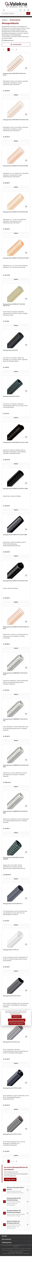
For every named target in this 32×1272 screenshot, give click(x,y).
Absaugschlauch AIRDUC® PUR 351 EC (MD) (15, 488)
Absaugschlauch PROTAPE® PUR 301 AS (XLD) (14, 74)
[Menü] (4, 10)
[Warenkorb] (28, 10)
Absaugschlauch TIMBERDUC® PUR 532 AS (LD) (15, 719)
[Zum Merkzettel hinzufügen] (26, 68)
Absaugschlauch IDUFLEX (10, 350)
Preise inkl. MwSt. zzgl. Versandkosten (12, 1245)
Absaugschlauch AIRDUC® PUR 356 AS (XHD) (16, 258)
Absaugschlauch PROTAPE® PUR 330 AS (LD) (15, 119)
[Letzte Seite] (16, 49)
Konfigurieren (17, 1016)
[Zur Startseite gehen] (16, 4)
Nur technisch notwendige (16, 1020)
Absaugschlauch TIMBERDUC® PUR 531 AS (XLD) (15, 673)
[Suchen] (28, 13)
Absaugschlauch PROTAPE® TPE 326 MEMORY (13, 858)
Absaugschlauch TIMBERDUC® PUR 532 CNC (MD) (16, 766)
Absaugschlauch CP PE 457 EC (12, 995)
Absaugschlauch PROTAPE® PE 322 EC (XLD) (15, 442)
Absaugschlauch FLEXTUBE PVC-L (13, 903)
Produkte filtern (16, 44)
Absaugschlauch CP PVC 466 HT (12, 1134)
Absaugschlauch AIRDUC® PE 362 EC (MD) (15, 534)
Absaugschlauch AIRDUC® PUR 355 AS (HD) (15, 212)
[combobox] (14, 13)
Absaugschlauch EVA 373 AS (11, 396)
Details (16, 95)
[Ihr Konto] (24, 10)
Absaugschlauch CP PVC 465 (11, 1042)
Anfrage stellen (10, 1179)
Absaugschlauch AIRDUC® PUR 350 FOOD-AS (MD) (16, 627)
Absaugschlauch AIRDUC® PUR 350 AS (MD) (15, 165)
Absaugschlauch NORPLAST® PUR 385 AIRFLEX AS (14, 304)
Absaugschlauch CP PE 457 (11, 949)
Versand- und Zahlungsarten (16, 1251)
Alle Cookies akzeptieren (17, 1023)
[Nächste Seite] (13, 49)
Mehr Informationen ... (15, 1013)
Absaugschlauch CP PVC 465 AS (12, 1088)
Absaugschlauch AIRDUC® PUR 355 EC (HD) (15, 580)
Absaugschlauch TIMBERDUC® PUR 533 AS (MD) (15, 812)
